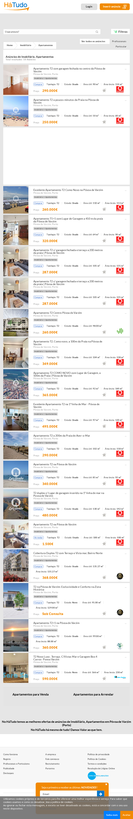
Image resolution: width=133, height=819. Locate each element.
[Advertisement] (83, 156)
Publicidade (8, 768)
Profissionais (120, 41)
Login (89, 6)
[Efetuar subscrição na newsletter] (100, 794)
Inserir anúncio (112, 6)
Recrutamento (52, 764)
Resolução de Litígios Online (101, 768)
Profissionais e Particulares (16, 764)
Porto (55, 74)
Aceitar (127, 815)
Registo (7, 759)
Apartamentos (51, 78)
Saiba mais (112, 815)
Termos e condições (97, 764)
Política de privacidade (98, 754)
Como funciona (10, 754)
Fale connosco (52, 759)
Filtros (122, 31)
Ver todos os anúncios (94, 41)
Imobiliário (38, 78)
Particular (122, 46)
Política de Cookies (97, 759)
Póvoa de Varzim (42, 74)
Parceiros (50, 768)
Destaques (8, 773)
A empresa (50, 754)
